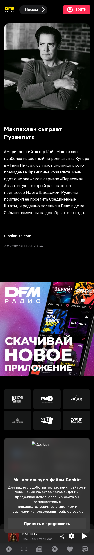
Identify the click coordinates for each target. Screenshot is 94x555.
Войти (81, 9)
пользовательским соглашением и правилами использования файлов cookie (47, 509)
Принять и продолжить (47, 523)
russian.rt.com (17, 235)
